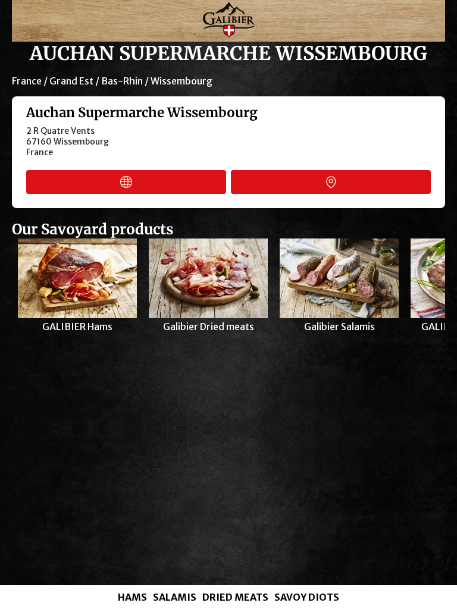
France (27, 81)
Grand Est (71, 81)
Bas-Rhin (122, 81)
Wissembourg (181, 81)
